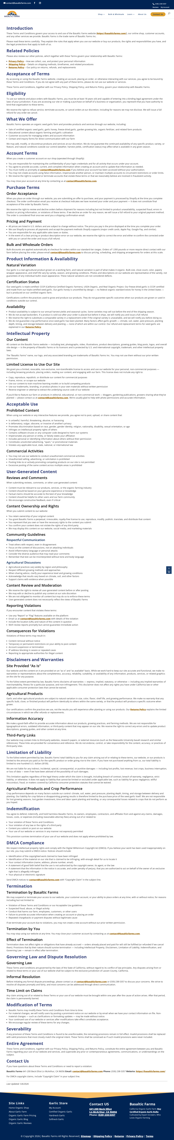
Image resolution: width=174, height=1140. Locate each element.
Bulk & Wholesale (116, 14)
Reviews (155, 7)
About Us (142, 14)
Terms (149, 1136)
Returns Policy (16, 67)
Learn (129, 14)
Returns (119, 1136)
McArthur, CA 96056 (105, 1112)
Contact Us (158, 14)
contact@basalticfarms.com (55, 169)
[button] (169, 570)
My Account (165, 7)
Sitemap (86, 1136)
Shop (100, 14)
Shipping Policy (17, 64)
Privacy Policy (16, 61)
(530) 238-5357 (160, 4)
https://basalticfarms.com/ (111, 33)
